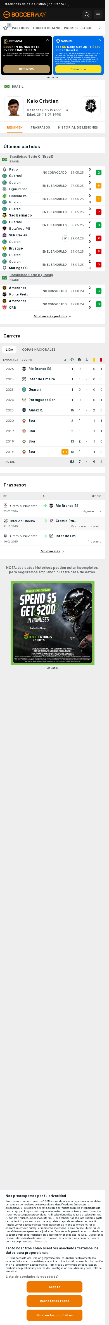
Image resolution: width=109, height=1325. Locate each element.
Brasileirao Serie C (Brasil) (31, 156)
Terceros (40, 1241)
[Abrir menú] (98, 14)
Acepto (54, 1287)
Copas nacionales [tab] (38, 349)
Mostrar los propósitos (54, 1315)
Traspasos (40, 127)
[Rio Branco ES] (90, 107)
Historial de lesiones (78, 127)
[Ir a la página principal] (28, 14)
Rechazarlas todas (54, 1301)
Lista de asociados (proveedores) (32, 1277)
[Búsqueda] (86, 14)
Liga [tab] (9, 349)
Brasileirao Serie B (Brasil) (31, 275)
